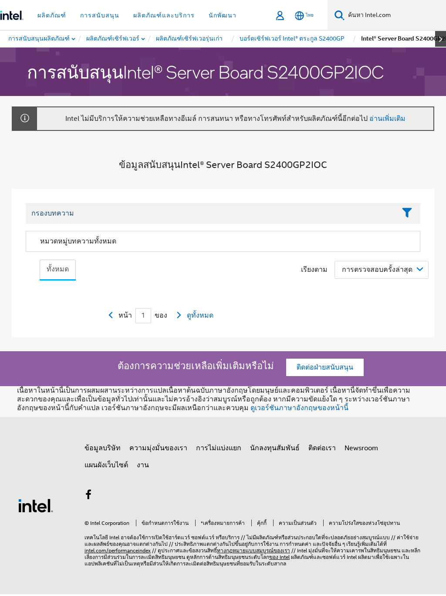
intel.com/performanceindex (117, 550)
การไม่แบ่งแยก (218, 448)
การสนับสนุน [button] (99, 15)
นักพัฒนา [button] (223, 15)
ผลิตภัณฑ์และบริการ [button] (164, 15)
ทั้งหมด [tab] (58, 269)
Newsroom (361, 448)
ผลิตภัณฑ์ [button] (51, 15)
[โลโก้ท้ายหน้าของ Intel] (35, 505)
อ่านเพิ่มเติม (387, 118)
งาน (143, 465)
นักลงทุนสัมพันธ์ (275, 448)
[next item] (440, 39)
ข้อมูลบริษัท (102, 448)
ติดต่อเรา (322, 448)
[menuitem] (113, 39)
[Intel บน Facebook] (88, 496)
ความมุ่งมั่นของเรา (158, 448)
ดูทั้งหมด (200, 315)
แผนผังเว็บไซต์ (106, 465)
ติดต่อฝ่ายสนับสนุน (325, 367)
